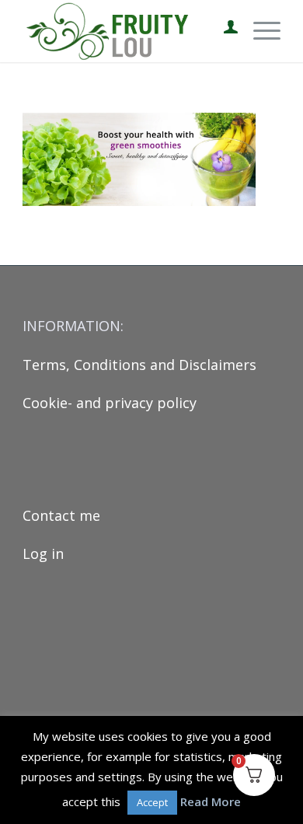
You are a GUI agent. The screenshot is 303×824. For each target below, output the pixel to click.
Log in (43, 553)
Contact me (61, 515)
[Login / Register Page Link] (223, 31)
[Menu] (259, 31)
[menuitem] (223, 31)
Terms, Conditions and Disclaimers (139, 364)
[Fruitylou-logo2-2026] (125, 31)
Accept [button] (152, 802)
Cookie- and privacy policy (110, 402)
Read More (210, 801)
